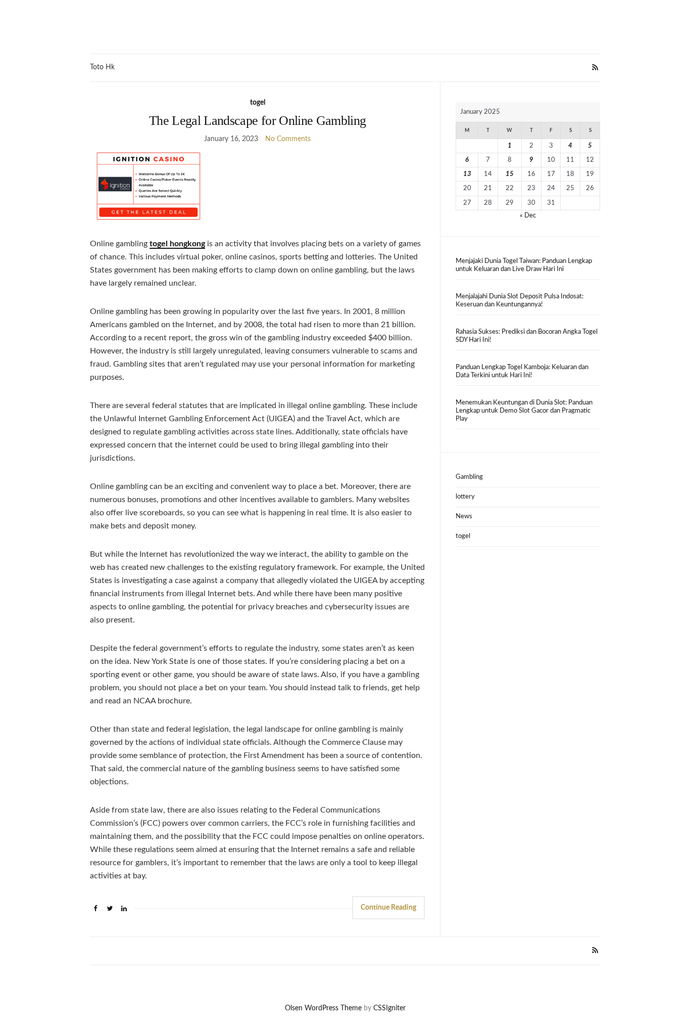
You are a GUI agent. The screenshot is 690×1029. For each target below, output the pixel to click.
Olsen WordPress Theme (323, 1008)
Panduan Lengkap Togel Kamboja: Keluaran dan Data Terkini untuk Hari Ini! (522, 371)
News (464, 516)
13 (467, 174)
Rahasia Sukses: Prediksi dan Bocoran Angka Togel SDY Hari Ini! (527, 336)
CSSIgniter (389, 1008)
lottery (465, 497)
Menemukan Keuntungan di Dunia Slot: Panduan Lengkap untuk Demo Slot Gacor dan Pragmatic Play (524, 410)
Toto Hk (102, 67)
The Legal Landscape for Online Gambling (257, 120)
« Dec (528, 215)
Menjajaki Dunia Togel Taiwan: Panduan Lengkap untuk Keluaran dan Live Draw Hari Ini (524, 265)
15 (510, 174)
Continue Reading (388, 907)
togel (257, 102)
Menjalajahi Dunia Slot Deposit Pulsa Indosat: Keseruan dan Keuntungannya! (519, 300)
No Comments (288, 139)
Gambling (469, 477)
